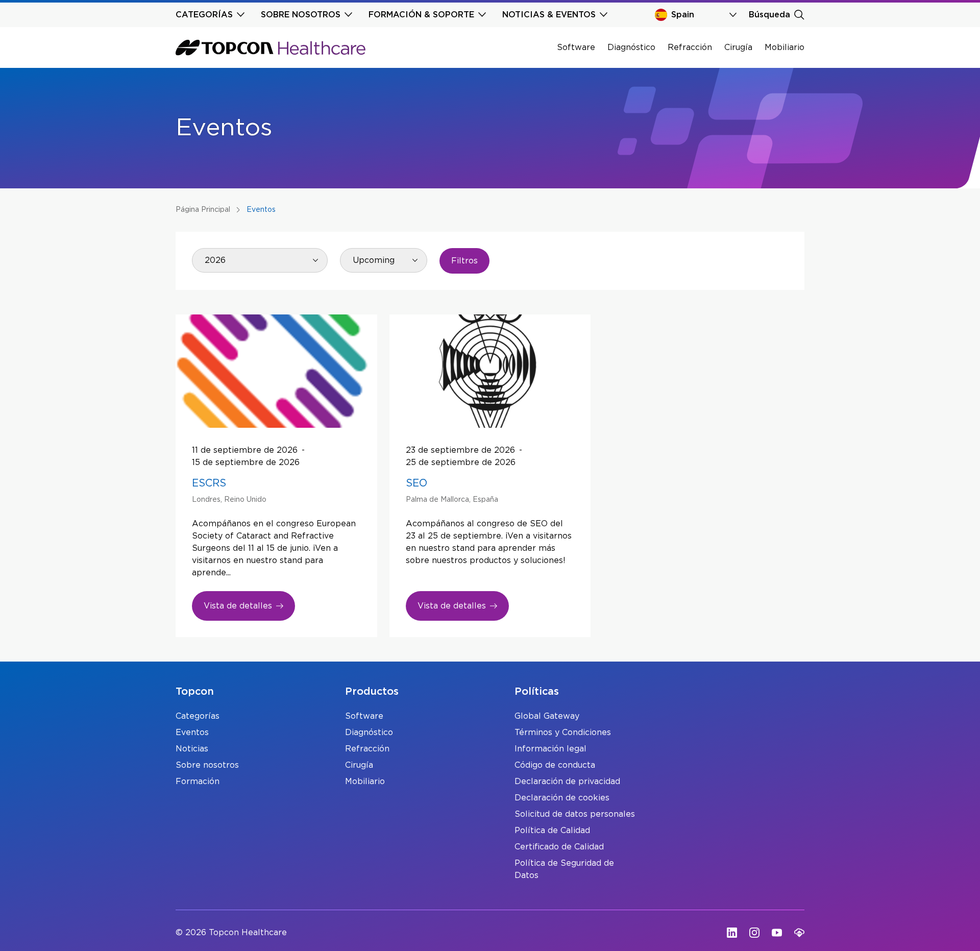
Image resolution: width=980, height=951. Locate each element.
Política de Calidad (552, 830)
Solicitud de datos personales (574, 814)
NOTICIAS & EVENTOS (549, 15)
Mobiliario (784, 47)
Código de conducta (554, 765)
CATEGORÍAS (204, 15)
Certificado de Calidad (559, 847)
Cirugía (738, 47)
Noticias (192, 749)
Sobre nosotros (207, 765)
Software (576, 47)
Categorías (197, 716)
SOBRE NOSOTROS (300, 15)
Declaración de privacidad (567, 781)
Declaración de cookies (561, 798)
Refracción (690, 47)
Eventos (192, 732)
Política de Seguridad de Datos (564, 869)
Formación (197, 781)
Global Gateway (546, 716)
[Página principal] (270, 47)
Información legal (550, 749)
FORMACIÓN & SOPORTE (421, 15)
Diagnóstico (631, 47)
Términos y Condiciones (562, 732)
